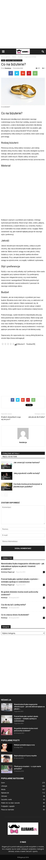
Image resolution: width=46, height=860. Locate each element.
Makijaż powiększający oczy (24, 745)
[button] (43, 51)
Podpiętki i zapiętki (8, 806)
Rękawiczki (5, 793)
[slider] (8, 344)
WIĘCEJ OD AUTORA (9, 457)
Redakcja (8, 68)
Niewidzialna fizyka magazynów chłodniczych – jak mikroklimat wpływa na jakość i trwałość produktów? (22, 566)
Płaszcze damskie (7, 810)
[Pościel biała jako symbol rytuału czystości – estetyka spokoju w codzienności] (6, 719)
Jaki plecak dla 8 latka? (36, 417)
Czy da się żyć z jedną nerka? (13, 605)
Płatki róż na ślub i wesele (10, 803)
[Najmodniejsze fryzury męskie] (6, 758)
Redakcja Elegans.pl (7, 572)
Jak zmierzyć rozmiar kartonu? (26, 462)
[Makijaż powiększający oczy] (6, 748)
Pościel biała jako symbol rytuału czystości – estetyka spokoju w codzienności (26, 718)
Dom (3, 783)
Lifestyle (4, 786)
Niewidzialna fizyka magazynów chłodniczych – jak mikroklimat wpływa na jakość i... (29, 706)
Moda (3, 60)
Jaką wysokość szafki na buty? (26, 473)
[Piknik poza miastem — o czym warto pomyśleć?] (6, 769)
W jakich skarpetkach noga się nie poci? (11, 418)
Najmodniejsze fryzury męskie (25, 756)
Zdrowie (4, 796)
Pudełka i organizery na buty (14, 60)
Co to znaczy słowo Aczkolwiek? (15, 615)
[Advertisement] (23, 24)
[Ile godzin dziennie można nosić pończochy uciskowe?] (6, 731)
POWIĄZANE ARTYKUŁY (10, 453)
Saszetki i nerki (6, 799)
